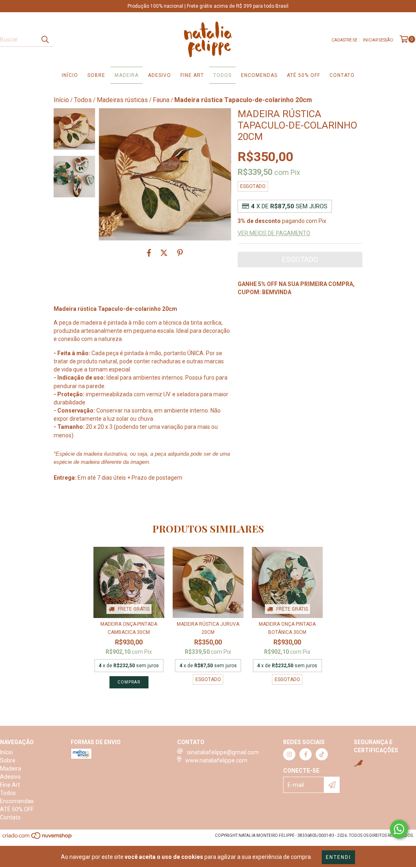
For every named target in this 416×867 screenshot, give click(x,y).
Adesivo (159, 75)
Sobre (96, 75)
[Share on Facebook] (149, 253)
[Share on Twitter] (164, 253)
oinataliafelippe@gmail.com (223, 752)
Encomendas (259, 75)
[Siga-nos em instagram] (289, 754)
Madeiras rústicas (122, 100)
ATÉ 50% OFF (303, 75)
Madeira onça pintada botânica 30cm (287, 628)
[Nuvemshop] (37, 838)
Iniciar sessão (378, 40)
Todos (222, 75)
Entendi (338, 857)
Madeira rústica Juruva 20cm (208, 628)
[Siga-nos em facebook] (305, 754)
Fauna (161, 100)
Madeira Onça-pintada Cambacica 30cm (128, 628)
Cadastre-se (345, 40)
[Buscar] (45, 39)
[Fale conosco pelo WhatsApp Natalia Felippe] (399, 829)
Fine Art (192, 75)
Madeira (127, 75)
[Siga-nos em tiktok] (322, 754)
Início (70, 75)
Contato (342, 75)
